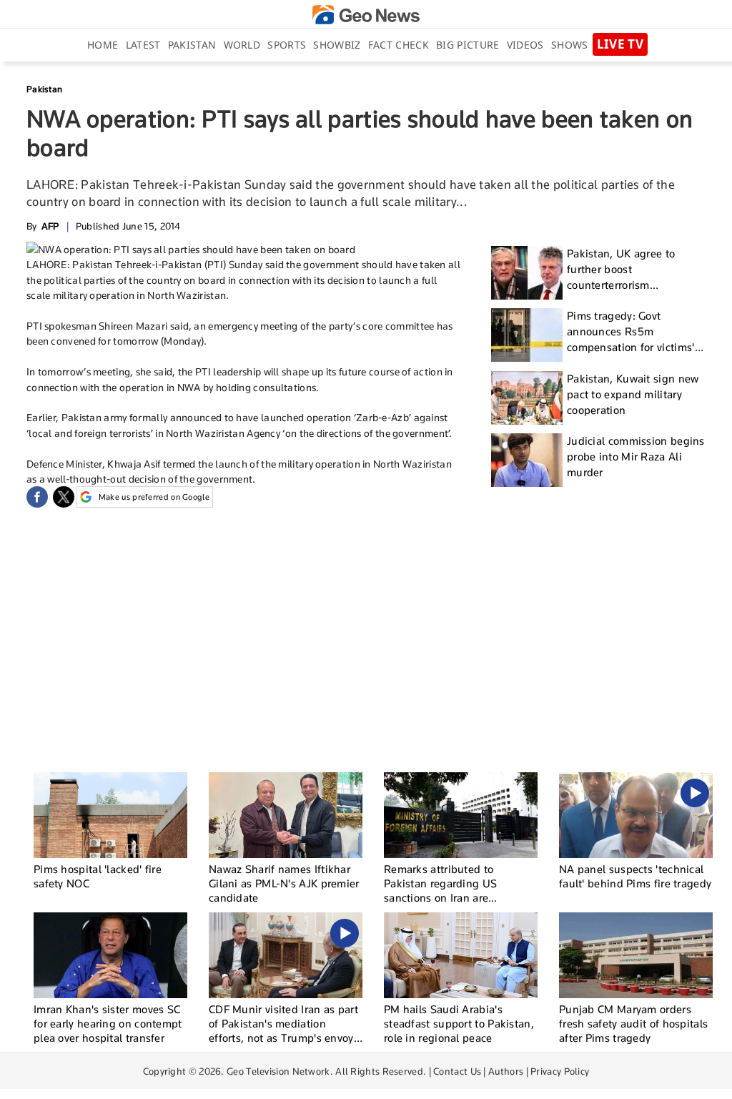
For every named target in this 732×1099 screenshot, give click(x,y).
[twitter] (63, 497)
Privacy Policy (559, 1071)
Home (102, 44)
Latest (143, 44)
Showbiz (336, 44)
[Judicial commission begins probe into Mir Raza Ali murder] (527, 460)
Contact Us (457, 1071)
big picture (467, 44)
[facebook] (37, 497)
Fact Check (398, 44)
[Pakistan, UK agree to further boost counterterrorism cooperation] (527, 273)
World (242, 44)
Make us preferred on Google (154, 497)
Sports (286, 44)
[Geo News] (366, 14)
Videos (525, 44)
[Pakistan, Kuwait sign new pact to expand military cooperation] (527, 398)
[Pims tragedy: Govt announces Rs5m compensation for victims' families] (527, 335)
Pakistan (192, 44)
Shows (569, 44)
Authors (505, 1071)
